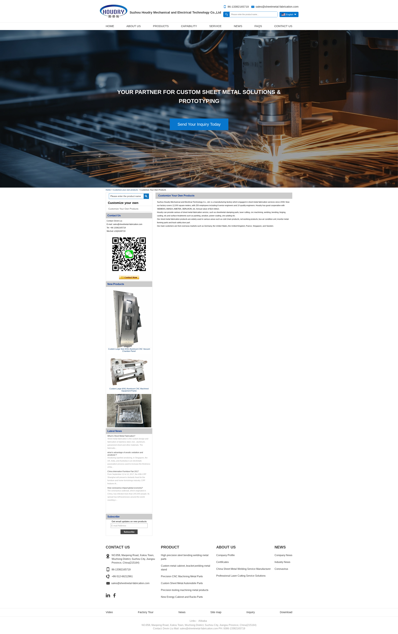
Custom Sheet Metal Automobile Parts (182, 583)
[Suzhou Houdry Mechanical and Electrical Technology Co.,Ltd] (113, 11)
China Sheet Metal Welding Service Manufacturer (243, 569)
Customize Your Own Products (123, 208)
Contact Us (283, 26)
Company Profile (225, 555)
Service (215, 26)
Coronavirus (281, 569)
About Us (133, 26)
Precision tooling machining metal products (184, 590)
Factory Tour (145, 612)
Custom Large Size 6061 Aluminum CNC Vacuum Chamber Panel (129, 350)
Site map (215, 612)
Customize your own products (125, 190)
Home (110, 26)
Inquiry (250, 612)
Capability (189, 26)
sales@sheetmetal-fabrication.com (277, 6)
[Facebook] (114, 595)
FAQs (258, 26)
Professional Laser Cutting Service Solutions (241, 575)
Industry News (282, 562)
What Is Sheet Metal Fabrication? (121, 436)
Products (161, 26)
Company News (283, 555)
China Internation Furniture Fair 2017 (123, 471)
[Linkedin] (108, 595)
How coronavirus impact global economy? (125, 488)
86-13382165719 (238, 6)
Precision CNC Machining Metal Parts (182, 576)
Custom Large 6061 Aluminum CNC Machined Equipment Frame (129, 390)
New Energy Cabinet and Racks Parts (182, 597)
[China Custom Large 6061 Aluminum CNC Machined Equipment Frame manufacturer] (129, 371)
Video (109, 612)
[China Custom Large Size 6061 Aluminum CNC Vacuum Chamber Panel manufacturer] (129, 318)
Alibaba (202, 621)
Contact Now (129, 277)
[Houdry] (199, 186)
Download (286, 612)
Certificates (222, 562)
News (238, 26)
